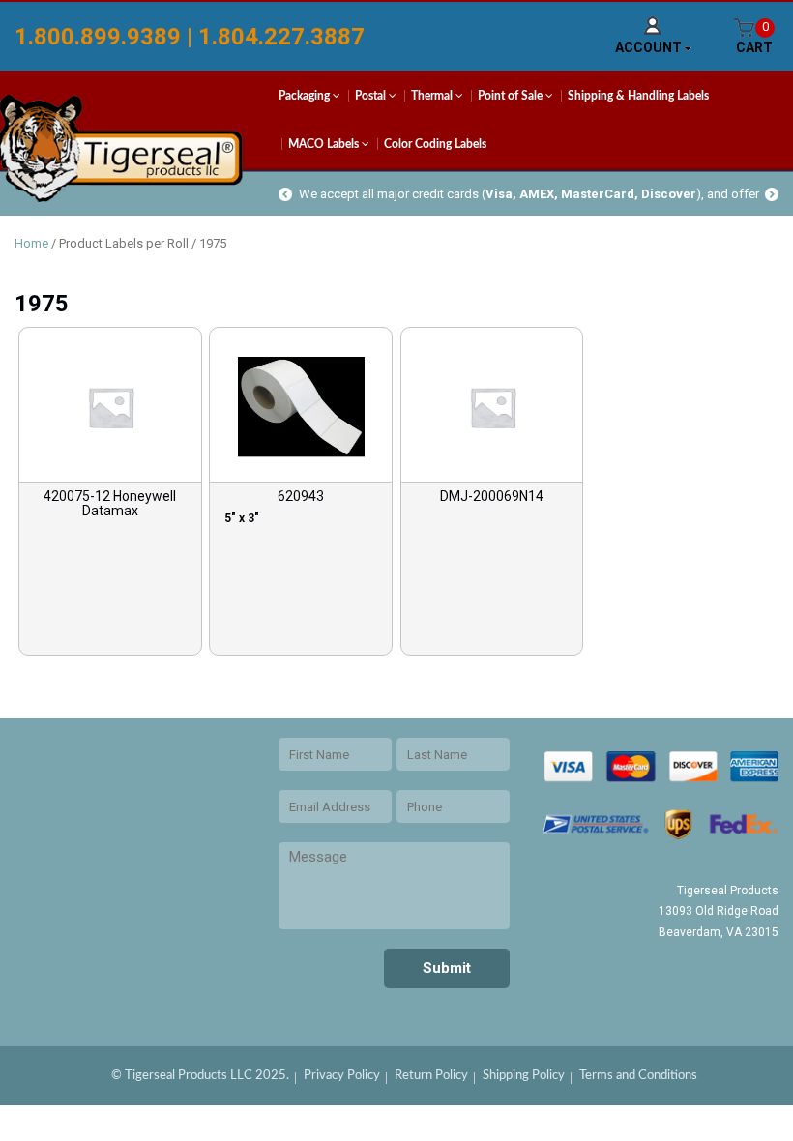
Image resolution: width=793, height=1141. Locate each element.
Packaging (306, 96)
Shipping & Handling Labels (638, 96)
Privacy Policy (342, 1075)
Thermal (433, 96)
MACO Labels (325, 144)
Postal (372, 96)
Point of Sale (511, 96)
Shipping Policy (524, 1075)
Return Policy (431, 1075)
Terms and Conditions (638, 1075)
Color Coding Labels (435, 144)
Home (31, 243)
